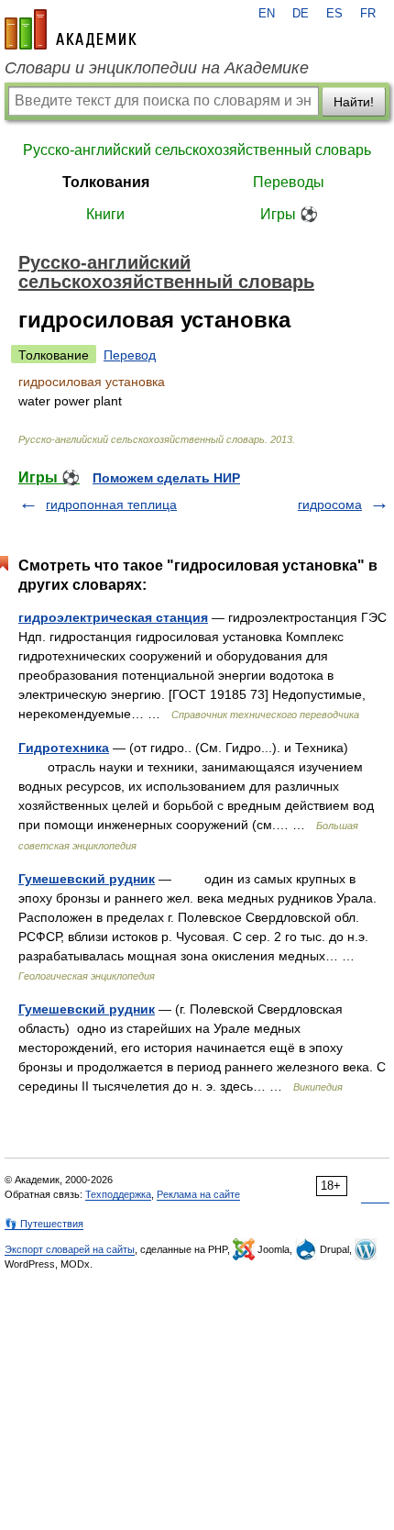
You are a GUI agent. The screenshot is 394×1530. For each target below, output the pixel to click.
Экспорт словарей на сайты (70, 1249)
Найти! (354, 101)
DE (300, 13)
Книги (105, 214)
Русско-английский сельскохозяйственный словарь (197, 150)
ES (334, 13)
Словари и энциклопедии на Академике (157, 68)
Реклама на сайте (198, 1194)
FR (368, 13)
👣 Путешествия (44, 1223)
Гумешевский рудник (86, 878)
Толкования (105, 182)
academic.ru (71, 29)
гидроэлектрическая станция (113, 617)
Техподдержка (118, 1194)
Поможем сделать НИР (166, 478)
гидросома (330, 504)
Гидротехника (63, 747)
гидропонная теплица (111, 504)
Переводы (288, 182)
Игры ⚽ (289, 214)
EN (266, 13)
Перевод (130, 355)
